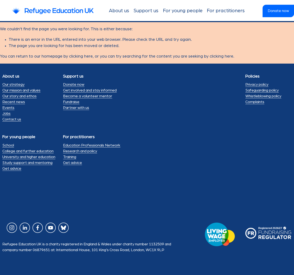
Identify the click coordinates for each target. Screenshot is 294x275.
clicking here (81, 56)
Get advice (11, 169)
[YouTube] (50, 228)
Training (69, 157)
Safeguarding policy (262, 90)
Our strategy (13, 85)
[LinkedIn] (25, 228)
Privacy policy (256, 85)
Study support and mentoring (27, 163)
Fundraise (71, 102)
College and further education (28, 151)
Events (8, 108)
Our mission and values (21, 90)
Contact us (11, 119)
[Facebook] (37, 228)
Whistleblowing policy (263, 96)
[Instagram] (12, 228)
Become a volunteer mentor (87, 96)
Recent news (13, 102)
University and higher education (28, 157)
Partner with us (76, 108)
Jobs (6, 114)
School (8, 145)
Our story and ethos (19, 96)
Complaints (254, 102)
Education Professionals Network (91, 145)
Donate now (278, 11)
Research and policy (80, 151)
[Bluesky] (63, 228)
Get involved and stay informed (90, 90)
